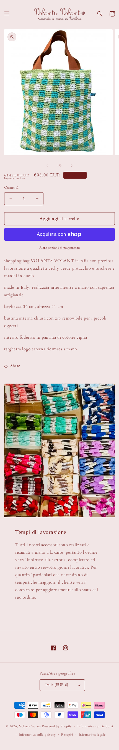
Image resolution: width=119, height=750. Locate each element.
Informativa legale (92, 735)
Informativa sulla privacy (37, 735)
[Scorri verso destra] (72, 165)
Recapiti (67, 735)
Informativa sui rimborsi (95, 726)
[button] (7, 14)
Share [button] (15, 365)
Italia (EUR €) (56, 684)
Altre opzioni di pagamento (59, 247)
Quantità (11, 187)
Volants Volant (30, 726)
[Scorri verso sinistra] (47, 165)
